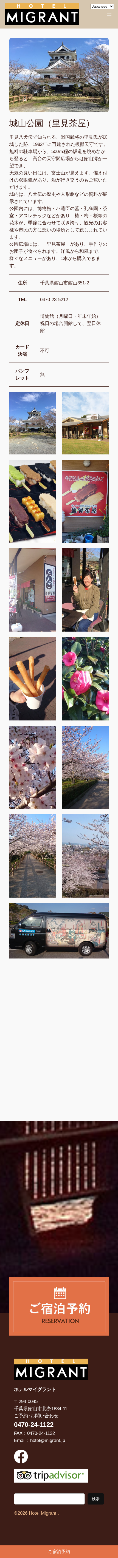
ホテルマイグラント (35, 1389)
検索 (96, 1499)
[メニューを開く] (109, 14)
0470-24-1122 (34, 1424)
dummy (59, 1551)
